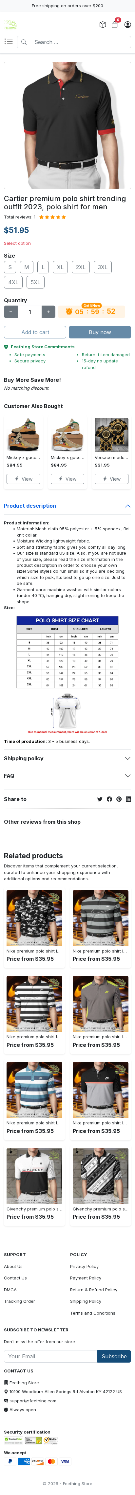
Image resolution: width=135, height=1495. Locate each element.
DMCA (10, 1289)
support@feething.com (33, 1400)
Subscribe (114, 1356)
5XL (35, 282)
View (27, 479)
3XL (102, 267)
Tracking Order (19, 1301)
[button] (10, 42)
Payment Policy (85, 1277)
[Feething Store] (10, 25)
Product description (30, 505)
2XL (81, 267)
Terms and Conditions (92, 1313)
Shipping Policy (85, 1301)
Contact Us (15, 1277)
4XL (13, 282)
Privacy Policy (84, 1266)
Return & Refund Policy (93, 1289)
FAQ (9, 775)
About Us (13, 1266)
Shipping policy (24, 758)
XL (60, 267)
